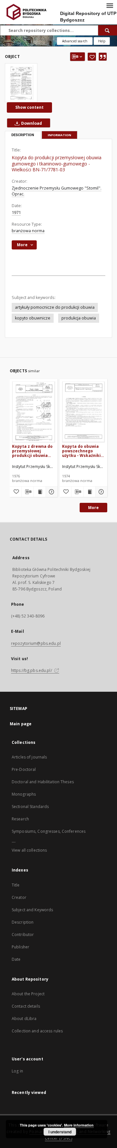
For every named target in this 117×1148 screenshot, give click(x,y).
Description (22, 922)
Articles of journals (29, 757)
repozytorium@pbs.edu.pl (36, 643)
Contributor (23, 934)
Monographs (24, 794)
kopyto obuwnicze (32, 318)
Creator (19, 897)
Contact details (26, 1006)
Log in (17, 1071)
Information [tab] (59, 135)
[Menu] (109, 5)
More (93, 507)
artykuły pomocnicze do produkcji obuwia (55, 307)
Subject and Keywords (32, 910)
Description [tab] (22, 135)
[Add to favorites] (91, 56)
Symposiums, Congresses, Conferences (48, 831)
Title (16, 885)
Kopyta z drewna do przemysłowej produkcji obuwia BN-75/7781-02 (32, 451)
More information (79, 1125)
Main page (21, 724)
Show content (29, 107)
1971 (16, 212)
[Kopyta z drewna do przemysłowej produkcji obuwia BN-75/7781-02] (33, 412)
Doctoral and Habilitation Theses (43, 782)
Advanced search (74, 41)
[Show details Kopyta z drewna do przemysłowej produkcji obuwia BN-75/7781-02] (51, 492)
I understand (60, 1132)
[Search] (107, 30)
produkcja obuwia (78, 318)
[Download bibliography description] (27, 492)
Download (31, 123)
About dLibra (24, 1018)
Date (16, 959)
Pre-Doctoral (24, 769)
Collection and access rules (37, 1031)
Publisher (20, 947)
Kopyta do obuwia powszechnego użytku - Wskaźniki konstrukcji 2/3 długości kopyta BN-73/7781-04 (82, 451)
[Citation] (102, 56)
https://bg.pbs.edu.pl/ (32, 670)
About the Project (28, 994)
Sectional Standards (30, 806)
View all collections (29, 850)
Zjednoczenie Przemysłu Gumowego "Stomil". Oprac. (56, 191)
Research (20, 819)
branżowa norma (28, 231)
